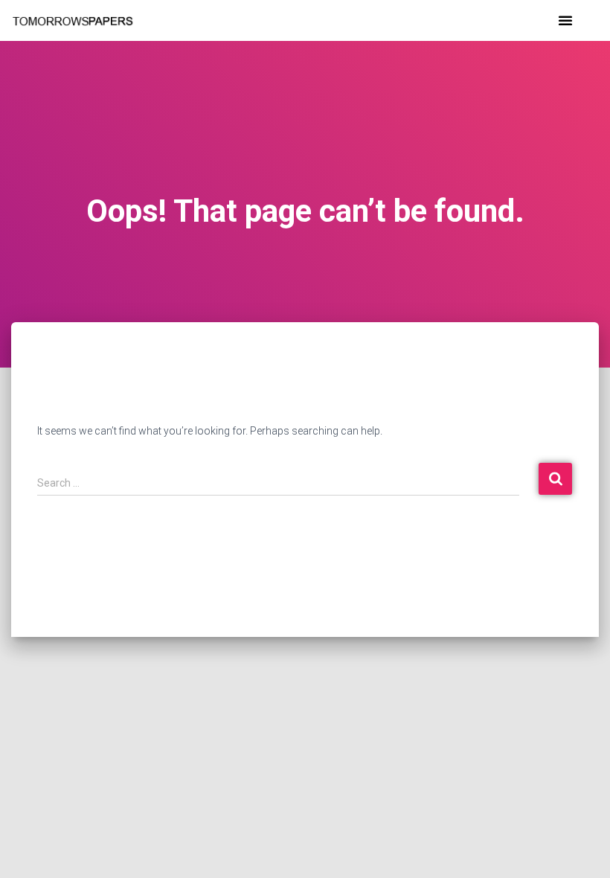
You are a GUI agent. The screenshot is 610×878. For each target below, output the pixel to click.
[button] (565, 20)
